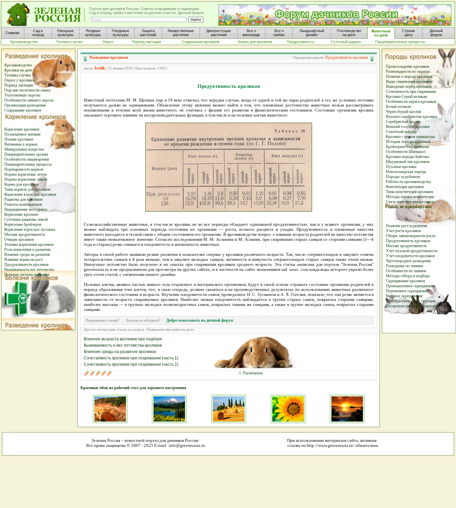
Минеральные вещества (24, 149)
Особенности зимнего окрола (28, 100)
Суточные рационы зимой (26, 219)
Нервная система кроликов (26, 274)
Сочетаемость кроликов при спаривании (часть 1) (131, 358)
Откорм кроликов (19, 239)
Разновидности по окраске (408, 71)
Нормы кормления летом (25, 174)
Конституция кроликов (405, 186)
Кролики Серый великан (406, 96)
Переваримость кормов (23, 169)
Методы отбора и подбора (408, 276)
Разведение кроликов (108, 57)
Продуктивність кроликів (346, 57)
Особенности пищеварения (26, 159)
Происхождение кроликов (407, 66)
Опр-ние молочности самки (27, 90)
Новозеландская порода (406, 171)
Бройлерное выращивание (407, 146)
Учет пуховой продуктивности (411, 250)
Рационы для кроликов (23, 199)
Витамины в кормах (21, 144)
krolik (100, 68)
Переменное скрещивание (407, 291)
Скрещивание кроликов (405, 281)
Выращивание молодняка (25, 209)
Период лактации (18, 85)
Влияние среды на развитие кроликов (120, 351)
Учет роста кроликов (403, 230)
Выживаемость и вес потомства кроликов (123, 345)
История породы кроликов (408, 141)
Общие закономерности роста (410, 235)
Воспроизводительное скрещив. (412, 306)
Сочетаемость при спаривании (411, 91)
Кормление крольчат (21, 214)
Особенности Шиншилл (406, 151)
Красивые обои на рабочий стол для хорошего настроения (133, 387)
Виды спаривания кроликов (409, 81)
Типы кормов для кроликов (27, 189)
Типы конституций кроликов (409, 191)
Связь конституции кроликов (410, 201)
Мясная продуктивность (24, 234)
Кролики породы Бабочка (407, 156)
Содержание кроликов (22, 110)
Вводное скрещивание (404, 296)
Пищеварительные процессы (28, 164)
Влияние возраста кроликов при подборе (123, 339)
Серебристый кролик (403, 121)
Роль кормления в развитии (27, 249)
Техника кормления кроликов (29, 244)
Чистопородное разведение (408, 261)
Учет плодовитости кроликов (410, 255)
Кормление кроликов (21, 129)
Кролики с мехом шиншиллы (410, 136)
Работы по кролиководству (408, 181)
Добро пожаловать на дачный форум (199, 320)
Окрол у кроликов (19, 80)
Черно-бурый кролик (403, 111)
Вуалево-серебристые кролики (411, 116)
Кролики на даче (18, 70)
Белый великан (398, 106)
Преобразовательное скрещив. (411, 301)
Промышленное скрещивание (410, 286)
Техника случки (17, 75)
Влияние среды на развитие (27, 254)
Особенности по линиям (406, 271)
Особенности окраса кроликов (411, 101)
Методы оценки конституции (410, 196)
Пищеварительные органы (26, 154)
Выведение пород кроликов (409, 86)
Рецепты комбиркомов (23, 204)
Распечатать (253, 373)
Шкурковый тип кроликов (408, 161)
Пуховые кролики (401, 166)
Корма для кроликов (21, 184)
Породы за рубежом (403, 176)
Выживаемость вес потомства (29, 269)
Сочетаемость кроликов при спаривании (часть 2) (131, 364)
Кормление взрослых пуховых (29, 229)
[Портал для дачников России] (46, 15)
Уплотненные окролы (22, 95)
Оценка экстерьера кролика (409, 206)
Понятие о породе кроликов (409, 76)
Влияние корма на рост (23, 259)
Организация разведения (25, 105)
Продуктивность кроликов (26, 264)
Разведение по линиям (404, 266)
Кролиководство (18, 65)
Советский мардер (401, 131)
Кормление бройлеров (22, 224)
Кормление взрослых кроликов (30, 194)
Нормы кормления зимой (25, 179)
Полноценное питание (22, 134)
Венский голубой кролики (408, 126)
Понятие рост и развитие (406, 225)
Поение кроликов (18, 139)
